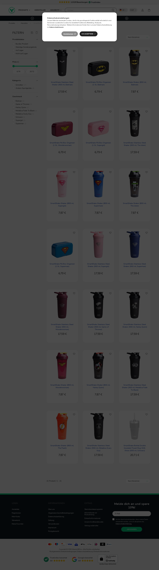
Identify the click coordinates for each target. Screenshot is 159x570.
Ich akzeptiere (87, 34)
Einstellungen (68, 34)
